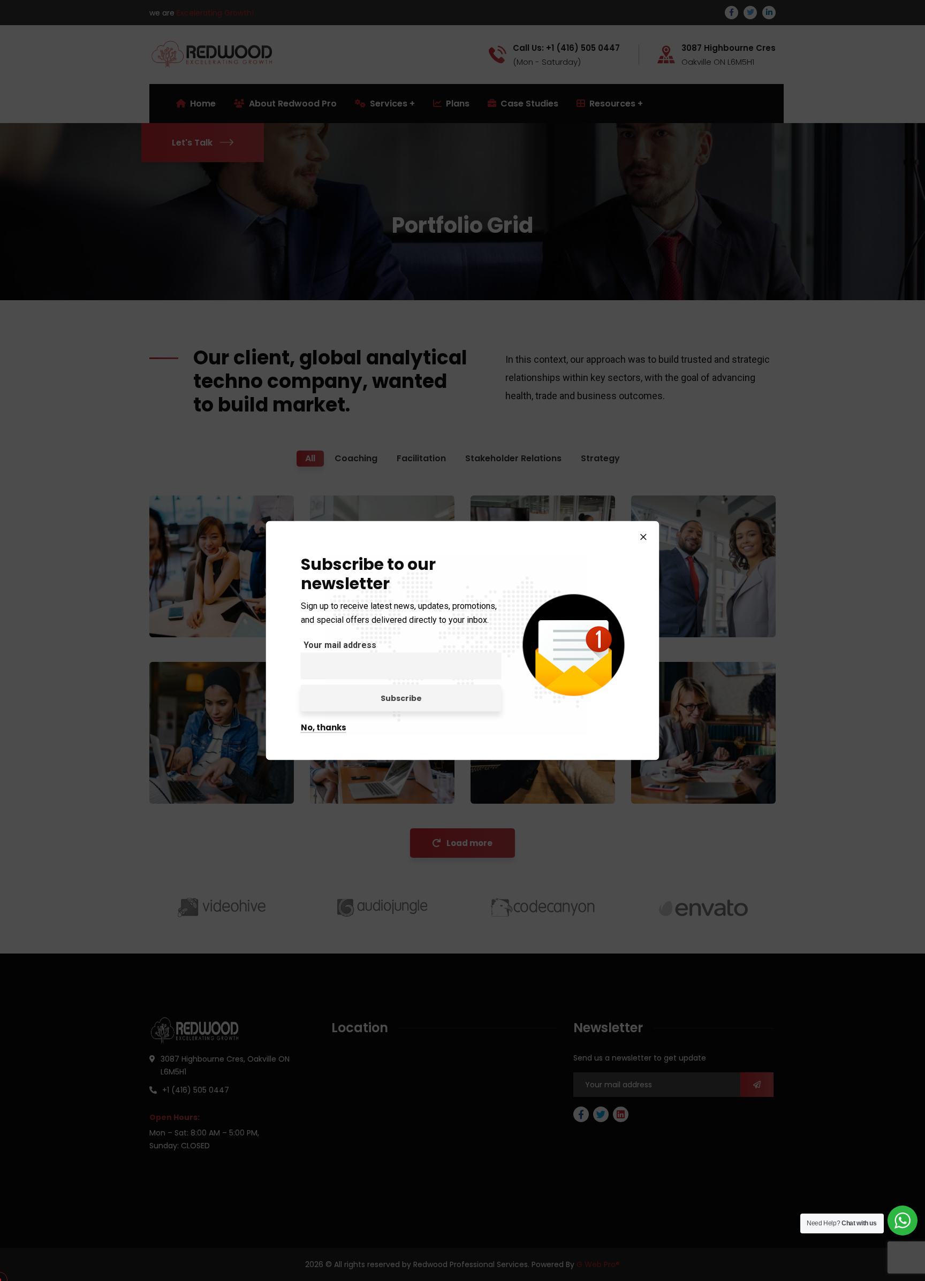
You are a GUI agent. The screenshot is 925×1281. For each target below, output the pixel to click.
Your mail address (340, 645)
